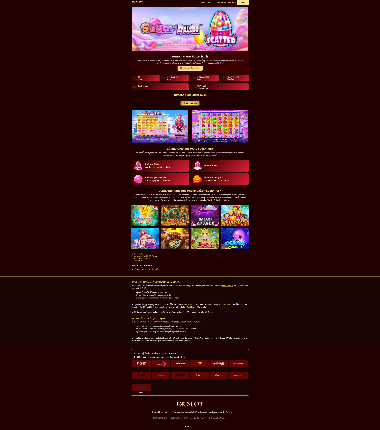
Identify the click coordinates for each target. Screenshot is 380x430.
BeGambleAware (186, 304)
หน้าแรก (203, 2)
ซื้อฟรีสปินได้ (147, 256)
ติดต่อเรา (193, 418)
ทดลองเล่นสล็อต (221, 2)
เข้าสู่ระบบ (140, 269)
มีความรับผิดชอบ (227, 286)
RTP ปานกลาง (138, 256)
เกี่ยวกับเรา (184, 418)
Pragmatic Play (139, 254)
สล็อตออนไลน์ (152, 357)
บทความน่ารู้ (232, 2)
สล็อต (209, 2)
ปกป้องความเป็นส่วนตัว (149, 322)
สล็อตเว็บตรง (157, 418)
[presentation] (145, 215)
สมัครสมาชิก (243, 2)
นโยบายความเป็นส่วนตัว (171, 418)
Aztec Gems (138, 260)
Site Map (200, 418)
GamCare (226, 304)
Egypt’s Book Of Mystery (142, 258)
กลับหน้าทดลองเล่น (190, 103)
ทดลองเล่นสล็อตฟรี (171, 63)
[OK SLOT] (137, 2)
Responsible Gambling (219, 418)
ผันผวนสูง (154, 256)
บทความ (207, 418)
